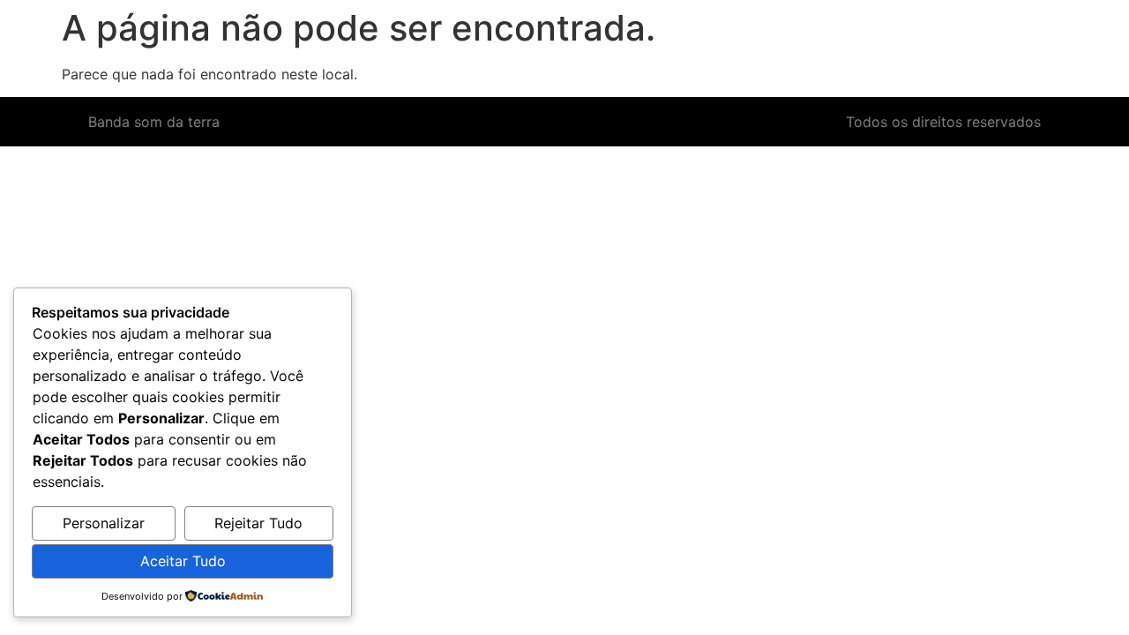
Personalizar (104, 523)
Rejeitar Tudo (258, 523)
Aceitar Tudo (183, 561)
